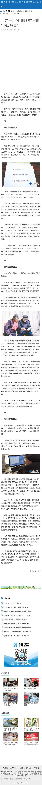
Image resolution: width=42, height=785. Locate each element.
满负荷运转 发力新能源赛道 (31, 704)
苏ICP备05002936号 (6, 772)
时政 (9, 2)
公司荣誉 (13, 768)
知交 (34, 2)
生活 (23, 2)
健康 (27, 2)
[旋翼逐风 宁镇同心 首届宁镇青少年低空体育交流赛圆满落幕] (10, 736)
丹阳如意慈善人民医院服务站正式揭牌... (18, 611)
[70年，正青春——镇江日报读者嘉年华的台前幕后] (31, 736)
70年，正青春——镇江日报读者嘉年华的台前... (31, 744)
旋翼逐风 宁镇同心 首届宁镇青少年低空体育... (10, 744)
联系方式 (28, 768)
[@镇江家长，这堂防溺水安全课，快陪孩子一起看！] (10, 722)
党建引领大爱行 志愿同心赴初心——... (17, 619)
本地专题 (27, 11)
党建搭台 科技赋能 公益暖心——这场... (18, 615)
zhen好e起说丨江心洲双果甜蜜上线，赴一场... (31, 729)
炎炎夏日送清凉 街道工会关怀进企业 (10, 704)
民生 (12, 2)
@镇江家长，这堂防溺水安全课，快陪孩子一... (10, 729)
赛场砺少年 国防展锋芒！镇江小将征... (17, 636)
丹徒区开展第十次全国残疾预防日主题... (18, 627)
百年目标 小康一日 (5, 13)
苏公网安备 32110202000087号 (24, 772)
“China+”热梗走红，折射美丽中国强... (17, 607)
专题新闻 (19, 11)
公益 (38, 2)
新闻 (5, 2)
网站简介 (5, 768)
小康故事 (16, 13)
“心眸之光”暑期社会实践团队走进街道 (10, 689)
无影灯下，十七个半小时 (13, 603)
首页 (2, 2)
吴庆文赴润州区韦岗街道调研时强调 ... (17, 623)
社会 (16, 2)
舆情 (30, 2)
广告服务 (20, 768)
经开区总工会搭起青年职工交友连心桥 (17, 632)
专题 (20, 2)
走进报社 (36, 768)
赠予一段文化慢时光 (30, 688)
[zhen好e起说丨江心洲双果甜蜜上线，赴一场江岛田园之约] (31, 722)
